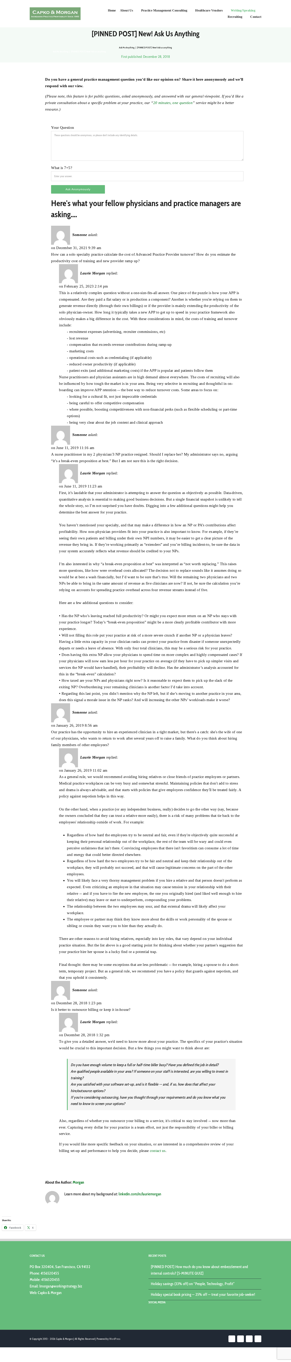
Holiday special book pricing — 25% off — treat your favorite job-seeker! (203, 1294)
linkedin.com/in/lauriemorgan (140, 1194)
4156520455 (50, 1273)
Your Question (62, 127)
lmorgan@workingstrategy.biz (60, 1286)
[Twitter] (155, 1313)
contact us (157, 1151)
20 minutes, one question (173, 103)
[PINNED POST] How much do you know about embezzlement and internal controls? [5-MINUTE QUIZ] (199, 1270)
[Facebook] (149, 1313)
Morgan (78, 1182)
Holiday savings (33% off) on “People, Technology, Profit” (192, 1284)
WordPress (115, 1338)
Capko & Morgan (50, 1292)
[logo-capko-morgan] (55, 9)
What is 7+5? (61, 168)
